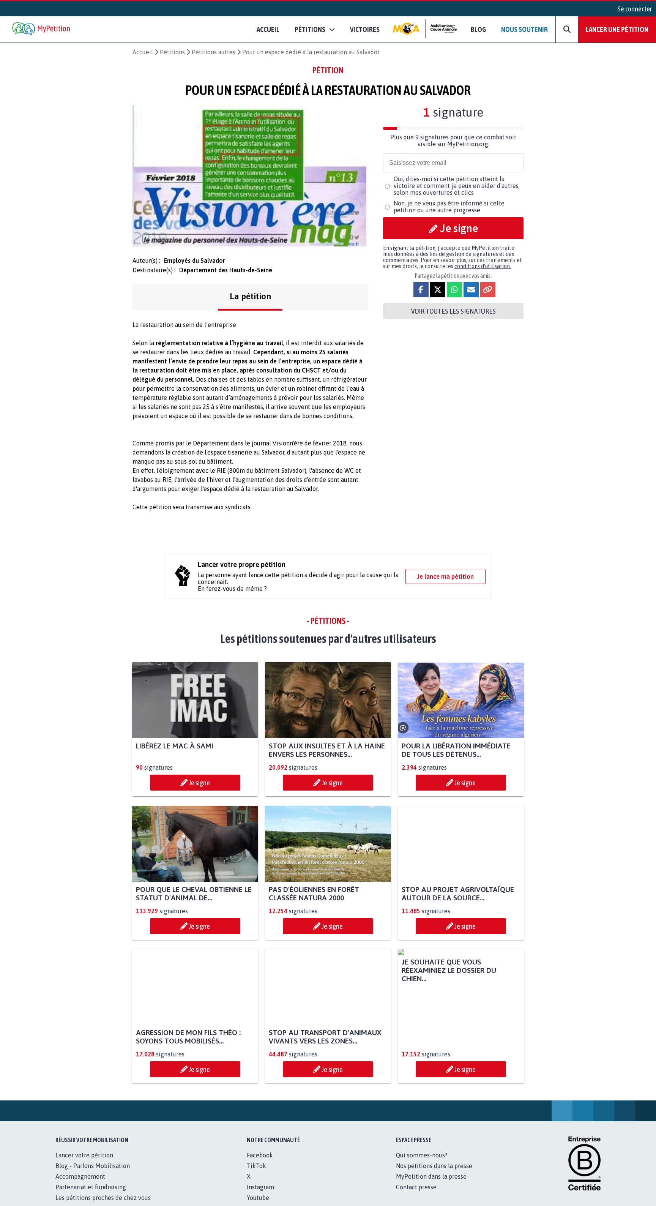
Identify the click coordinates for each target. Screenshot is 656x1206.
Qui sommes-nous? (422, 1163)
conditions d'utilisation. (482, 266)
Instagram (260, 1195)
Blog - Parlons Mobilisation (92, 1174)
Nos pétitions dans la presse (434, 1174)
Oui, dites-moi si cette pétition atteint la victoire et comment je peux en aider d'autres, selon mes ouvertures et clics (457, 185)
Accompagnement (80, 1184)
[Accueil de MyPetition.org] (42, 29)
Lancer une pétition (617, 29)
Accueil (268, 29)
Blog (478, 29)
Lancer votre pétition (84, 1163)
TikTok (256, 1174)
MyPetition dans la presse (431, 1184)
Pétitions (172, 52)
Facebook (260, 1163)
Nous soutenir (524, 29)
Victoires (365, 29)
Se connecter (634, 9)
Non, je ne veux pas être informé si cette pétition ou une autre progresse (449, 206)
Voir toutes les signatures (453, 311)
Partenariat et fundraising (90, 1195)
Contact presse (416, 1195)
